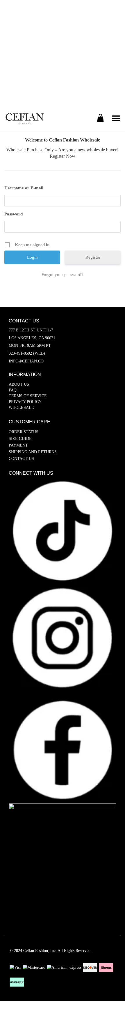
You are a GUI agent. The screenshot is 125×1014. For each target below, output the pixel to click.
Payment (18, 445)
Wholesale (21, 407)
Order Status (23, 432)
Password (13, 214)
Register (92, 257)
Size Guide (20, 438)
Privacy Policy (25, 402)
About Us (19, 384)
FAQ (13, 390)
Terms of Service (28, 396)
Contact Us (21, 458)
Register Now (62, 156)
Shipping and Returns (33, 452)
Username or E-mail (23, 188)
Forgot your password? (62, 274)
